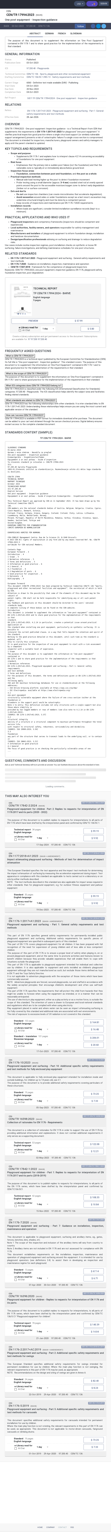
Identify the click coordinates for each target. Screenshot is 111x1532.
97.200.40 (30, 26)
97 (29, 339)
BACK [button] (6, 26)
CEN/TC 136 (44, 26)
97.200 (34, 339)
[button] (80, 26)
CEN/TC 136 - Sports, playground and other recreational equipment (58, 74)
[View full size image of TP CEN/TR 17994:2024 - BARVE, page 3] (22, 300)
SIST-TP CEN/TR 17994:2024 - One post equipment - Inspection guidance (62, 98)
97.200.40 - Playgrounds (38, 68)
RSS (72, 1527)
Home (40, 1527)
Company (50, 1527)
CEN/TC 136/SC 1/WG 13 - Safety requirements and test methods (58, 77)
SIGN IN (103, 3)
